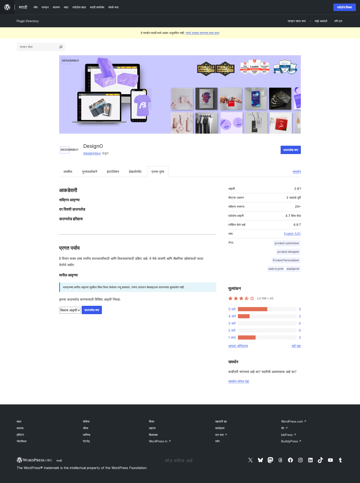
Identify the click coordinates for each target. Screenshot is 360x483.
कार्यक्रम (219, 428)
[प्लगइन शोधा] (61, 47)
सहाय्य (152, 428)
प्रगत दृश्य (157, 171)
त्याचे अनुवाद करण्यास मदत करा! (202, 33)
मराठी (59, 460)
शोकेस (86, 421)
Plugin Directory (28, 21)
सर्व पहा (296, 346)
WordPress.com (293, 421)
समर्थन (297, 171)
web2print (293, 268)
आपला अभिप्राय (238, 346)
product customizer (287, 243)
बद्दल (19, 421)
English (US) (292, 233)
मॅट (284, 428)
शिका (151, 421)
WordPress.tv (160, 441)
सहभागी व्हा (221, 421)
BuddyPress (291, 441)
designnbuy (92, 153)
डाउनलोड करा (290, 150)
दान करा (221, 435)
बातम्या (20, 428)
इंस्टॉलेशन (113, 171)
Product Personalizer (286, 260)
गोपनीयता (21, 441)
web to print (276, 268)
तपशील (68, 171)
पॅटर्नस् (86, 441)
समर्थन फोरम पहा (238, 381)
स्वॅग (217, 441)
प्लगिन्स (86, 435)
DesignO (93, 146)
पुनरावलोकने (89, 171)
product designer (288, 251)
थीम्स (85, 428)
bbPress (288, 435)
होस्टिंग (20, 435)
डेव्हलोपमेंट (135, 171)
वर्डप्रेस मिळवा (344, 7)
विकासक (153, 435)
